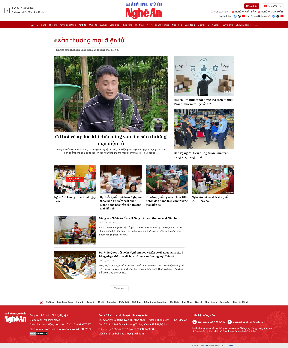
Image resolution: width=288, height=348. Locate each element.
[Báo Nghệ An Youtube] (243, 15)
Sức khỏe (177, 25)
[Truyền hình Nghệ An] (269, 15)
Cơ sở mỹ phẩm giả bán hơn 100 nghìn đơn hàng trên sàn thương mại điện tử (167, 200)
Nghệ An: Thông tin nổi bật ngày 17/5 (75, 199)
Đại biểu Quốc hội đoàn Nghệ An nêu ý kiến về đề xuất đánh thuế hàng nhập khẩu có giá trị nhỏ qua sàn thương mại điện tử (141, 254)
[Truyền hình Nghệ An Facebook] (273, 15)
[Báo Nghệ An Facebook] (235, 15)
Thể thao (139, 25)
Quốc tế (93, 25)
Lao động (190, 25)
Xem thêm (119, 288)
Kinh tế (82, 25)
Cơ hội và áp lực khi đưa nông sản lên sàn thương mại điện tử (110, 140)
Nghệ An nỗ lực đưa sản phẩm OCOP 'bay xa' (211, 199)
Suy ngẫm (228, 25)
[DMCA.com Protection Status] (61, 334)
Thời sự (53, 25)
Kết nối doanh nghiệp (158, 25)
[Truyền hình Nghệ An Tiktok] (277, 15)
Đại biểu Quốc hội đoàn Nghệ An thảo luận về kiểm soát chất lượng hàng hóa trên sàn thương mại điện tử (121, 202)
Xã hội (103, 25)
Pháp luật (127, 25)
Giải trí (201, 25)
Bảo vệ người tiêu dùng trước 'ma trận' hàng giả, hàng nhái (201, 155)
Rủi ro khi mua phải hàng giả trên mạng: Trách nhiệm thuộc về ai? (203, 102)
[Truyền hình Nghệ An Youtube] (282, 15)
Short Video (214, 25)
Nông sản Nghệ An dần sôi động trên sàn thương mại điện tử (138, 218)
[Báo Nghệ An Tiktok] (239, 15)
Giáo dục (114, 25)
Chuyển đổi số (243, 25)
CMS (208, 345)
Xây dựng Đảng (68, 25)
